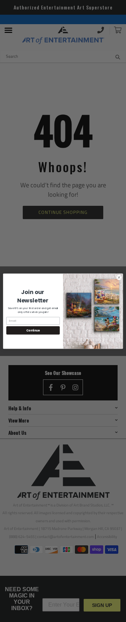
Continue (33, 330)
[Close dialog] (118, 277)
